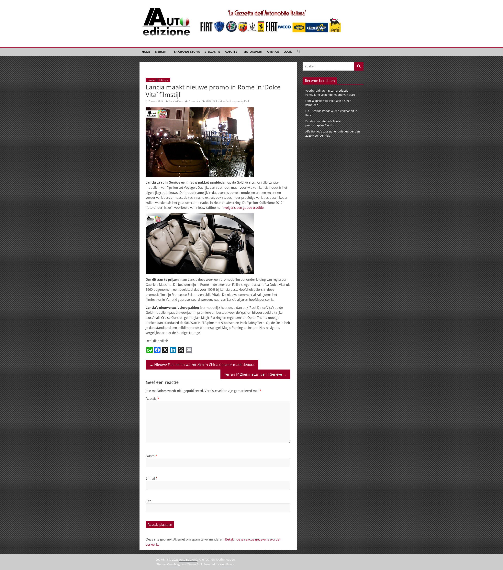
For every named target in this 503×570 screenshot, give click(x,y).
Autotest (232, 51)
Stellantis (212, 51)
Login (288, 51)
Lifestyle (163, 80)
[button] (299, 52)
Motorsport (253, 51)
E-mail (151, 478)
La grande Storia (187, 51)
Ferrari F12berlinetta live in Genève (255, 374)
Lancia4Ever (176, 101)
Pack (246, 101)
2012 (208, 101)
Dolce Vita (218, 101)
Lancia (151, 80)
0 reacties (194, 101)
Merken (160, 51)
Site (148, 501)
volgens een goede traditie (244, 207)
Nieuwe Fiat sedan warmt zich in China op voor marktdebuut (202, 364)
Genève (230, 101)
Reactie (152, 398)
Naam (151, 456)
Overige (273, 51)
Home (146, 51)
